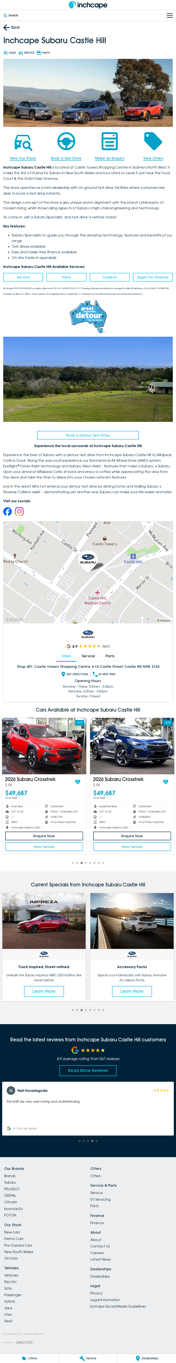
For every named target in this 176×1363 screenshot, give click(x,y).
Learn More (44, 991)
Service (23, 277)
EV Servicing (100, 1199)
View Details (44, 847)
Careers (97, 1253)
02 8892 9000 (107, 674)
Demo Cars (13, 1238)
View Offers (153, 158)
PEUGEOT (12, 1189)
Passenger (12, 1295)
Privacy (96, 1293)
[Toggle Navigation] (170, 15)
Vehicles (11, 1275)
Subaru (10, 1182)
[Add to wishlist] (77, 782)
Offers (95, 1176)
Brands (9, 1176)
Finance (97, 1223)
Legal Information (105, 1300)
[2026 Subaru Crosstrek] (44, 746)
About (95, 1240)
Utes (8, 1314)
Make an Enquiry (109, 158)
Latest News (100, 1259)
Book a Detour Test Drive (88, 435)
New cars (12, 1232)
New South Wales (18, 1252)
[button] (88, 1109)
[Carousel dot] (73, 863)
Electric (10, 1282)
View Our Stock (23, 158)
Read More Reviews (88, 1070)
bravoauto (13, 1209)
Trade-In (109, 277)
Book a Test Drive (66, 158)
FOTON (10, 1215)
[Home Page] (88, 5)
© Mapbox (163, 620)
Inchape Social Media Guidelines (118, 1306)
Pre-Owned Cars (18, 1245)
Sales (66, 656)
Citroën (10, 1202)
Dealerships (99, 1276)
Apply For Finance (152, 277)
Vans (8, 1308)
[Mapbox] (15, 619)
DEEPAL (10, 1195)
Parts (66, 277)
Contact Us (100, 1246)
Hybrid (9, 1301)
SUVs (8, 1288)
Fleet (8, 1321)
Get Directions (77, 674)
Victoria (11, 1258)
